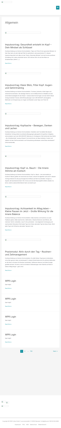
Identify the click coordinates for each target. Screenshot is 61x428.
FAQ (23, 424)
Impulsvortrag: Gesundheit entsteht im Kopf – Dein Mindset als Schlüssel (28, 46)
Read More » (8, 63)
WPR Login (10, 280)
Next (55, 351)
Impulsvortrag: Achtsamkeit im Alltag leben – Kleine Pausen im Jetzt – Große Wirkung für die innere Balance (29, 211)
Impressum (18, 424)
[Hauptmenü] (57, 7)
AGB (27, 424)
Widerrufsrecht (42, 424)
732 (31, 351)
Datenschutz (33, 424)
